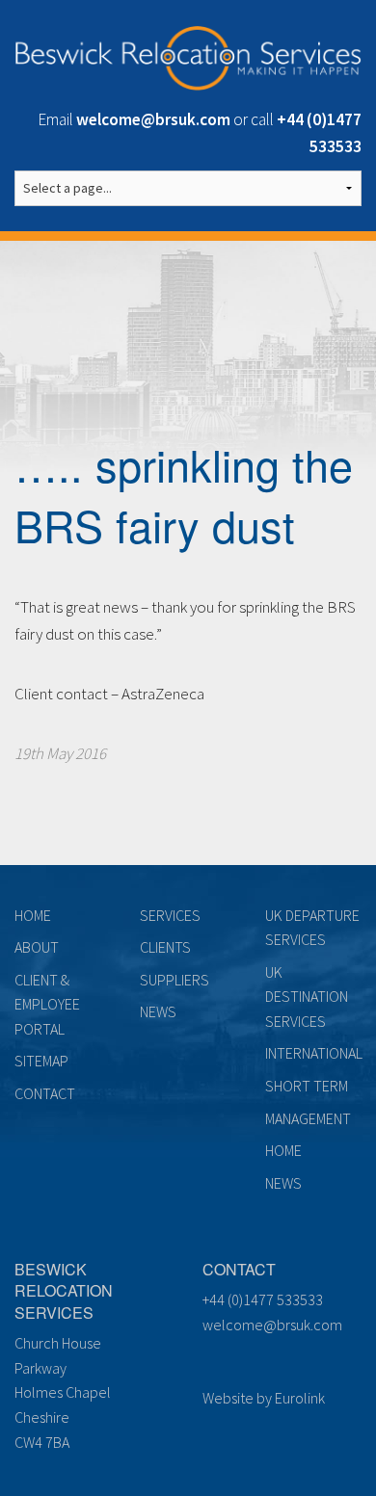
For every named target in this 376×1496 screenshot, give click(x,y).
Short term (306, 1085)
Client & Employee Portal (47, 1004)
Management (308, 1118)
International (314, 1053)
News (158, 1011)
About (36, 947)
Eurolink (300, 1397)
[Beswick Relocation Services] (188, 55)
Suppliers (174, 979)
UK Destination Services (306, 996)
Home (32, 915)
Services (170, 915)
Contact (44, 1093)
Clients (165, 947)
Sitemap (41, 1060)
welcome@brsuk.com (272, 1324)
